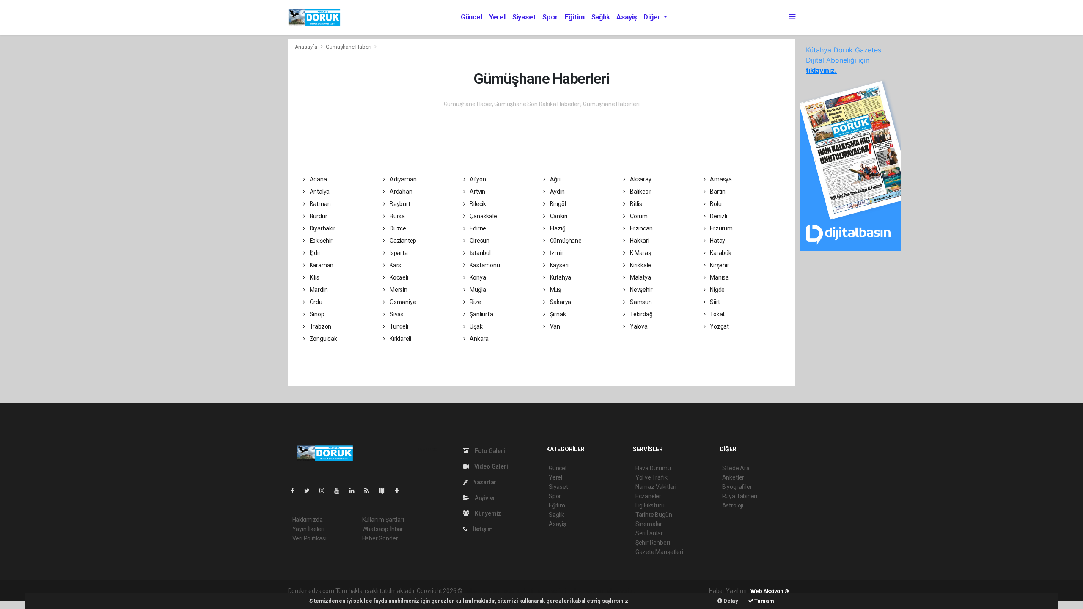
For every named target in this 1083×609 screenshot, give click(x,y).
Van (554, 326)
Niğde (717, 289)
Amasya (720, 179)
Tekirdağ (640, 314)
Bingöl (557, 203)
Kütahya (560, 277)
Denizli (718, 216)
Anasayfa (307, 47)
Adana (317, 179)
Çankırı (558, 216)
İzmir (556, 253)
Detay (730, 601)
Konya (477, 277)
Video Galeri (490, 466)
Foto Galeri (489, 450)
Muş (555, 289)
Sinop (316, 314)
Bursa (396, 216)
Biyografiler (737, 486)
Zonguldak (322, 338)
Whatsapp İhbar (382, 529)
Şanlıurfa (480, 314)
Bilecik (477, 203)
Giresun (478, 240)
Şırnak (557, 314)
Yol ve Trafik (651, 477)
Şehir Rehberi (652, 542)
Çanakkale (482, 216)
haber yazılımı (482, 590)
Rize (474, 302)
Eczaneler (648, 496)
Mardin (317, 289)
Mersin (397, 289)
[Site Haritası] (385, 490)
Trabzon (319, 326)
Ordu (315, 302)
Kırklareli (399, 338)
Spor (550, 17)
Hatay (717, 240)
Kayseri (559, 265)
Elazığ (557, 228)
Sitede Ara (736, 468)
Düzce (397, 228)
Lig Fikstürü (650, 505)
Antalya (319, 191)
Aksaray (640, 179)
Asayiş (626, 17)
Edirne (477, 228)
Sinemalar (648, 524)
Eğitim (575, 17)
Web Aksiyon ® (769, 591)
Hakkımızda (307, 519)
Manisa (719, 277)
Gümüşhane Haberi (348, 47)
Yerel (497, 17)
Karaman (320, 265)
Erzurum (720, 228)
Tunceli (398, 326)
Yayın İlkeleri (308, 529)
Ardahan (400, 191)
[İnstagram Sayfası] (325, 490)
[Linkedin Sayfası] (355, 490)
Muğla (477, 289)
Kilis (313, 277)
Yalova (638, 326)
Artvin (476, 191)
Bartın (717, 191)
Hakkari (639, 240)
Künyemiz (487, 513)
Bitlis (635, 203)
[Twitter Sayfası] (310, 490)
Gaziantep (402, 240)
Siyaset (524, 17)
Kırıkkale (640, 265)
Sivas (396, 314)
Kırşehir (719, 265)
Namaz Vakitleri (655, 486)
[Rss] (370, 490)
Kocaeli (398, 277)
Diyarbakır (321, 228)
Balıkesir (640, 191)
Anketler (733, 477)
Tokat (717, 314)
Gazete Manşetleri (659, 552)
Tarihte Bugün (653, 514)
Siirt (714, 302)
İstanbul (479, 253)
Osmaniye (402, 302)
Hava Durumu (653, 468)
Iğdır (314, 253)
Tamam (763, 601)
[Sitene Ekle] (400, 490)
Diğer (652, 17)
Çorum (638, 216)
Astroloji (732, 505)
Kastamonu (484, 265)
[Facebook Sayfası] (296, 490)
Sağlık (600, 17)
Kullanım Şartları (383, 519)
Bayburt (399, 203)
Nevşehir (640, 289)
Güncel (471, 17)
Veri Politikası (309, 538)
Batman (319, 203)
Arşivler (484, 497)
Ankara (478, 338)
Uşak (475, 326)
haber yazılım (585, 590)
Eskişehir (320, 240)
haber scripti (551, 590)
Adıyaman (402, 179)
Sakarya (560, 302)
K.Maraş (640, 253)
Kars (394, 265)
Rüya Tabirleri (739, 496)
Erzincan (640, 228)
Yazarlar (484, 482)
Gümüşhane (565, 240)
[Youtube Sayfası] (340, 490)
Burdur (317, 216)
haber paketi (517, 590)
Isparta (397, 253)
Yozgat (719, 326)
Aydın (557, 191)
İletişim (482, 529)
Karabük (720, 253)
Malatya (640, 277)
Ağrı (555, 179)
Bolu (715, 203)
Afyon (477, 179)
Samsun (640, 302)
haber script (619, 590)
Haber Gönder (380, 538)
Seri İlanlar (649, 533)
